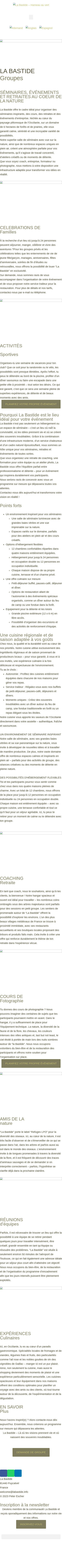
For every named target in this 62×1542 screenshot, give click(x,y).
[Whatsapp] (10, 1473)
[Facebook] (3, 1473)
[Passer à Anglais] (31, 28)
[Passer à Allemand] (16, 28)
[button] (31, 17)
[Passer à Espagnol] (46, 28)
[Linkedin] (18, 1473)
